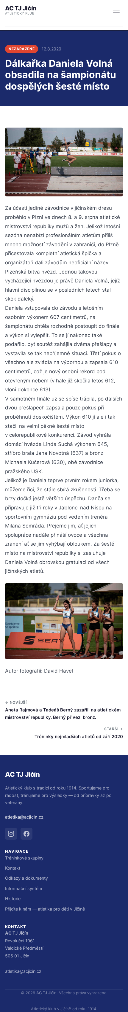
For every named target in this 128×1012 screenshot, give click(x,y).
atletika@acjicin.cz (24, 816)
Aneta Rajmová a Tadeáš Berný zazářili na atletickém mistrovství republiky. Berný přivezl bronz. (63, 713)
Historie (13, 898)
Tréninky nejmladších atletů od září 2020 (79, 736)
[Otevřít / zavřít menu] (116, 10)
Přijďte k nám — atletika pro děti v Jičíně (45, 908)
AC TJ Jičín (21, 10)
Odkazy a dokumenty (26, 878)
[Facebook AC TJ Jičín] (26, 834)
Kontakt (12, 867)
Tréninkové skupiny (24, 857)
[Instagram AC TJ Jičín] (11, 834)
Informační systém (23, 888)
